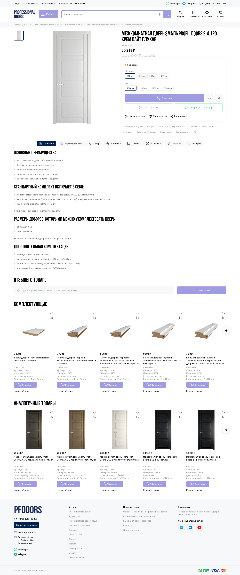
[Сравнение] (219, 98)
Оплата (135, 143)
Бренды (150, 126)
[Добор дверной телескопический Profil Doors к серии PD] (34, 330)
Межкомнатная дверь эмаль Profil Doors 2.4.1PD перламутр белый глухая (119, 458)
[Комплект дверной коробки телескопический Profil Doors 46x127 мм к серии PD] (163, 330)
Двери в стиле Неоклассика (202, 126)
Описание (49, 143)
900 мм (164, 75)
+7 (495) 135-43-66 (211, 3)
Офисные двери (179, 126)
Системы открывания (79, 525)
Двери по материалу (66, 24)
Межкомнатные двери (44, 24)
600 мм (130, 75)
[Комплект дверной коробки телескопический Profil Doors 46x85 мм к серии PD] (77, 330)
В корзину (27, 384)
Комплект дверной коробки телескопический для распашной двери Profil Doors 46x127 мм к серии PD (205, 360)
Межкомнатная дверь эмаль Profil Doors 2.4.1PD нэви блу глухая (203, 458)
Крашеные (141, 132)
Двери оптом (75, 534)
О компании (184, 507)
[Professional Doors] (24, 14)
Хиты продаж (75, 548)
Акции (17, 3)
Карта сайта (41, 570)
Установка (155, 143)
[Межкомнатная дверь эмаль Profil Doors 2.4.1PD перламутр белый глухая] (120, 430)
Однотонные (165, 132)
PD (195, 132)
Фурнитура (74, 516)
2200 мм (155, 88)
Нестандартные (182, 132)
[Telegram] (181, 527)
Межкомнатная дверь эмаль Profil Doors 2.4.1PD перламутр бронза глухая (33, 458)
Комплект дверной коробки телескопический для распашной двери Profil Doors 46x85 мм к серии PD (119, 360)
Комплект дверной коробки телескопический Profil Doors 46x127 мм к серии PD (162, 360)
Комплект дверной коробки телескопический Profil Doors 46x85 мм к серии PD (76, 360)
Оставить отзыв (201, 290)
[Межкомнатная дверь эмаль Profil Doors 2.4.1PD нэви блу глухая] (206, 430)
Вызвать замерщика (26, 525)
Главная (17, 24)
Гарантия (176, 143)
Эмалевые (127, 132)
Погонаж (73, 529)
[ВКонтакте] (190, 527)
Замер (96, 143)
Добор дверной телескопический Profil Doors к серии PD (31, 359)
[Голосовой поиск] (159, 14)
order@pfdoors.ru (27, 532)
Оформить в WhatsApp (201, 107)
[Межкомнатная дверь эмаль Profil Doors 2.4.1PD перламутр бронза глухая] (34, 430)
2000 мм (131, 88)
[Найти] (167, 14)
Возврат (196, 143)
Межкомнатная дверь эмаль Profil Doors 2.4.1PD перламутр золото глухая (76, 458)
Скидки (72, 552)
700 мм (141, 75)
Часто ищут (163, 126)
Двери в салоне (77, 557)
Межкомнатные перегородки (83, 520)
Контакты (80, 3)
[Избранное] (209, 98)
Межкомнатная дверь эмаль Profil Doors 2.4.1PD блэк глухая (160, 458)
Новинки (73, 543)
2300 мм (168, 88)
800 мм (152, 75)
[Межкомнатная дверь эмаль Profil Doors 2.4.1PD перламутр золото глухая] (77, 430)
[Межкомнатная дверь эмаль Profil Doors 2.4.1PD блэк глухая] (163, 430)
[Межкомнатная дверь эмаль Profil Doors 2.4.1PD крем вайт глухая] (71, 77)
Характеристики (73, 143)
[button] (13, 330)
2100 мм (143, 88)
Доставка (116, 143)
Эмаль (80, 24)
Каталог (27, 24)
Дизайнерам (65, 3)
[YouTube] (199, 527)
